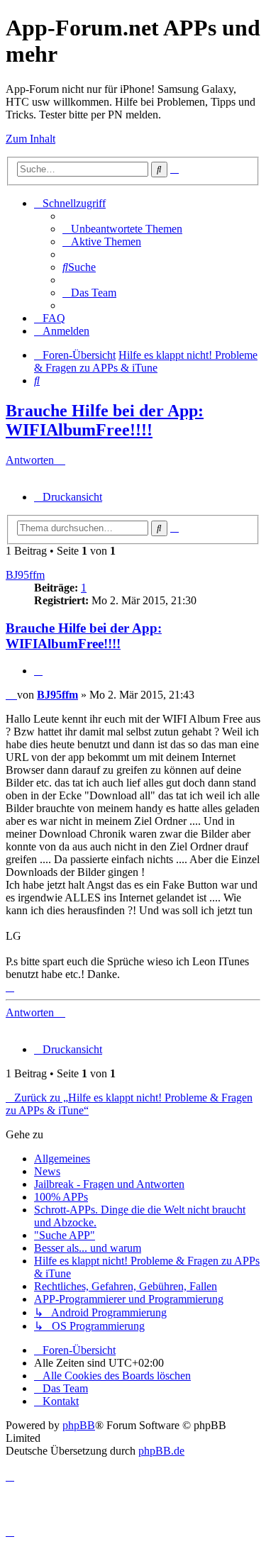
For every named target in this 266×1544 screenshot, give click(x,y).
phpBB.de (161, 1451)
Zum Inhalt (30, 139)
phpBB (78, 1425)
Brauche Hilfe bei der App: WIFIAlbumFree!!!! (105, 420)
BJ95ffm (25, 575)
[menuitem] (122, 229)
